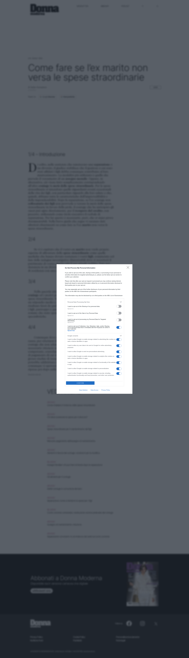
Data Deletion (83, 390)
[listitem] (94, 302)
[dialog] (94, 329)
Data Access (94, 390)
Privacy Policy (105, 390)
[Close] (128, 268)
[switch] (118, 306)
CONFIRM (80, 383)
